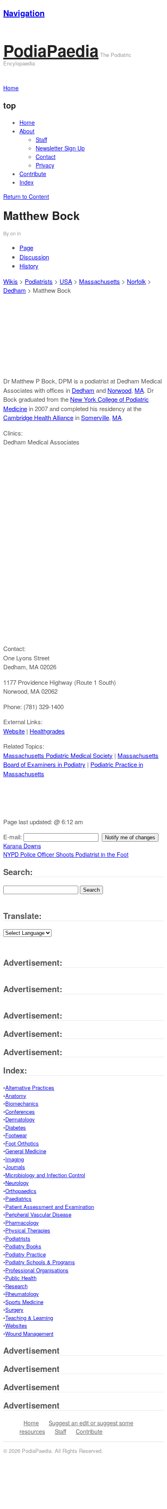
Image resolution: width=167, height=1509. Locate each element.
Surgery (14, 1309)
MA (139, 390)
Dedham (14, 290)
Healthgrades (47, 731)
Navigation (24, 13)
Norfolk (136, 281)
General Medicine (25, 1151)
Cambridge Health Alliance (38, 417)
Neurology (17, 1183)
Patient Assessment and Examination (49, 1207)
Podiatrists (39, 281)
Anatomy (15, 1096)
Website (14, 731)
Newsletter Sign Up (60, 148)
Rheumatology (22, 1294)
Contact (46, 156)
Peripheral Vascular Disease (38, 1214)
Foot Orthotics (22, 1143)
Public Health (20, 1278)
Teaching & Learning (29, 1318)
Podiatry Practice (25, 1254)
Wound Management (29, 1333)
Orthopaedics (20, 1191)
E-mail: (13, 836)
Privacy (45, 165)
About (26, 131)
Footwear (16, 1135)
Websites (16, 1325)
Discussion (34, 257)
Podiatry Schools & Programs (40, 1262)
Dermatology (20, 1119)
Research (16, 1286)
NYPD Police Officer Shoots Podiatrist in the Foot (65, 854)
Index (26, 182)
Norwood (119, 390)
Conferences (20, 1111)
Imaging (14, 1159)
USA (66, 281)
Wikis (10, 281)
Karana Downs (22, 846)
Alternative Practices (29, 1087)
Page (26, 247)
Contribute (32, 174)
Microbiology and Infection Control (45, 1175)
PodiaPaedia (50, 50)
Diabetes (15, 1127)
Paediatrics (18, 1198)
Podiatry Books (23, 1246)
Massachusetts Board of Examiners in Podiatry (80, 760)
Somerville (95, 417)
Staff (41, 139)
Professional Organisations (37, 1270)
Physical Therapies (27, 1230)
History (29, 265)
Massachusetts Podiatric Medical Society (58, 755)
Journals (15, 1167)
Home (27, 122)
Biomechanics (22, 1103)
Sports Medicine (24, 1302)
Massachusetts (99, 281)
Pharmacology (22, 1222)
